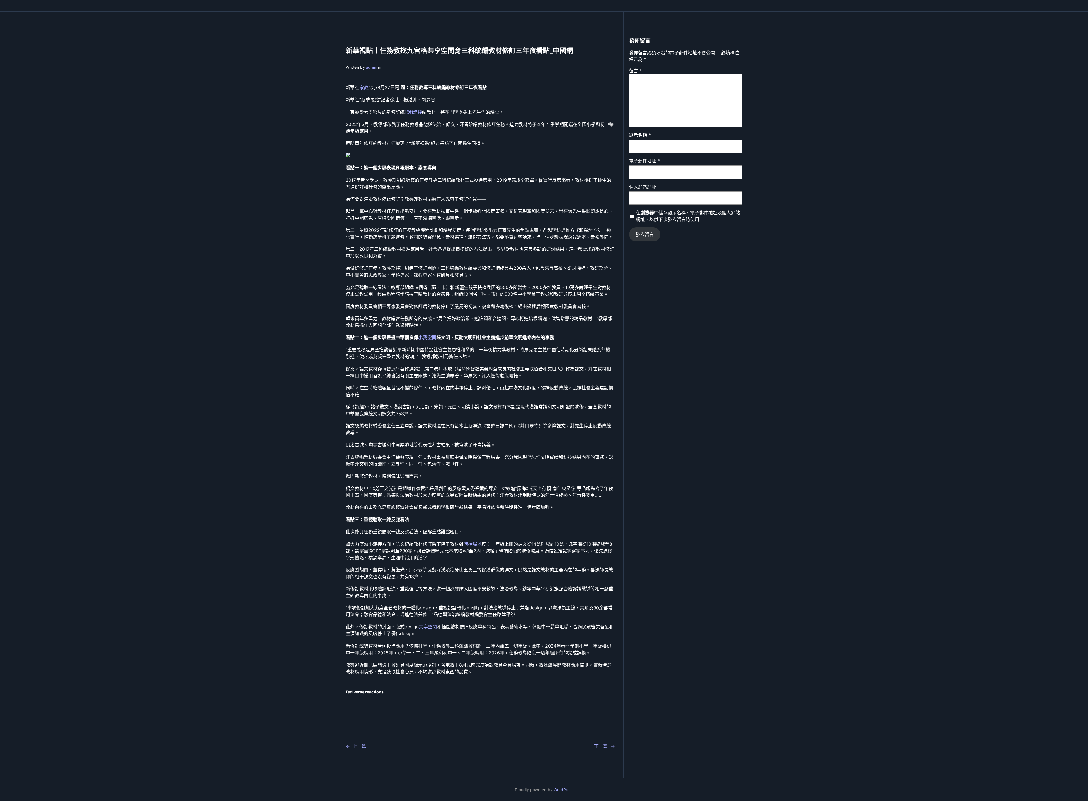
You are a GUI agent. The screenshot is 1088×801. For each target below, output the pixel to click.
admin (371, 67)
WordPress (563, 789)
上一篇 (359, 746)
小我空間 (427, 337)
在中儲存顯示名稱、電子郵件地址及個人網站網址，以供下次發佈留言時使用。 (688, 216)
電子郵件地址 (644, 161)
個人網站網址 (642, 187)
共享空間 (428, 626)
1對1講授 (413, 112)
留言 (635, 71)
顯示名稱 (640, 135)
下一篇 (601, 746)
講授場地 (473, 544)
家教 (363, 87)
